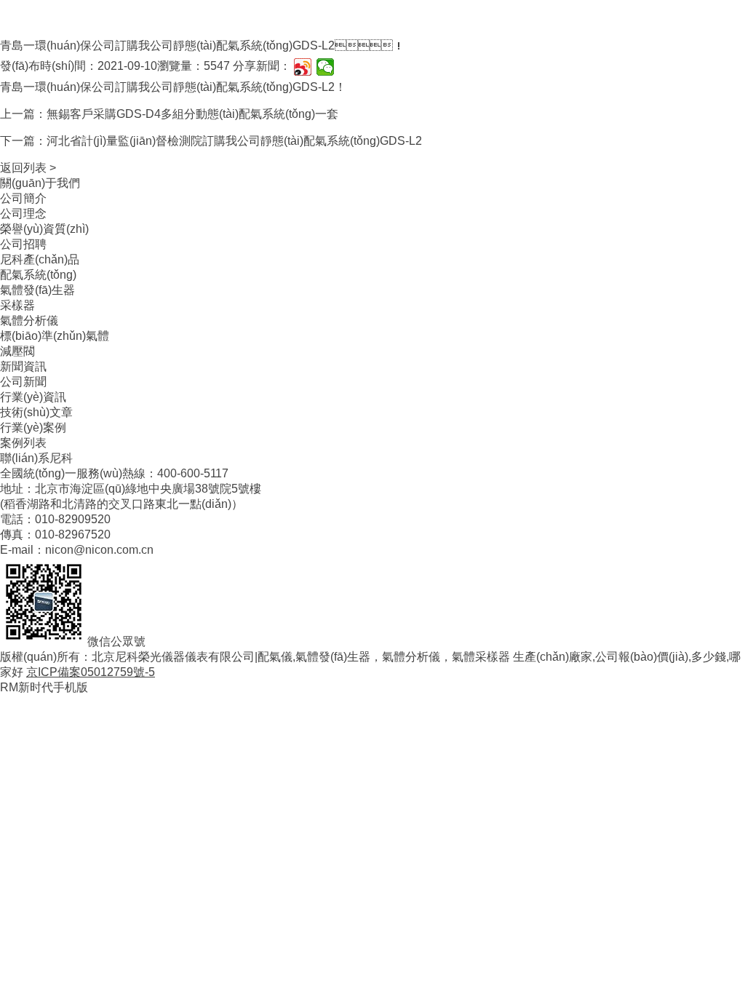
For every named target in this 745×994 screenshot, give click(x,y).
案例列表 (23, 443)
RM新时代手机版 (44, 687)
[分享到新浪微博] (303, 67)
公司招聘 (23, 244)
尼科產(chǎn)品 (39, 259)
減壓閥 (17, 351)
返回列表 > (28, 168)
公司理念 (23, 213)
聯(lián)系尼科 (36, 458)
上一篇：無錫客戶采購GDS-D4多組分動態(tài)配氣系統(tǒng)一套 (169, 114)
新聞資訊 (23, 366)
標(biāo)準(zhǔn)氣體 (54, 336)
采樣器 (17, 305)
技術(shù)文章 (36, 412)
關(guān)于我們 (40, 183)
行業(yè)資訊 (33, 397)
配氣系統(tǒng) (38, 275)
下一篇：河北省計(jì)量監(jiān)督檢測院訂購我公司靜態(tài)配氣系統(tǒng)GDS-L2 (211, 141)
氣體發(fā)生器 (37, 290)
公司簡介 (23, 198)
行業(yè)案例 (33, 427)
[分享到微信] (325, 67)
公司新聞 (23, 381)
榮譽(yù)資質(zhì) (44, 229)
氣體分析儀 (29, 320)
